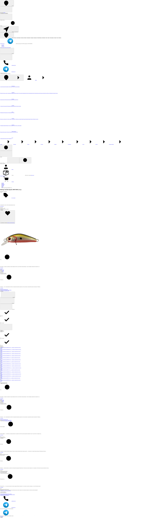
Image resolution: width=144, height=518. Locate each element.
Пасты (7, 138)
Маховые (12, 106)
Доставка (42, 144)
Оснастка (13, 118)
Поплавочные (9, 106)
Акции (1, 86)
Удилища (13, 105)
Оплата (3, 45)
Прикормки (10, 138)
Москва (4, 12)
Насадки (5, 138)
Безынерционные (2, 99)
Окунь (8, 420)
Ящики (20, 125)
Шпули (17, 99)
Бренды (12, 86)
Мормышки (51, 93)
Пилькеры (54, 93)
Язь (4, 420)
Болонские (14, 106)
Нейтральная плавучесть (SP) (4, 289)
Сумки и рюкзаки (11, 125)
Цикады (57, 93)
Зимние (15, 99)
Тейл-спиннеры (20, 93)
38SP (2, 271)
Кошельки (7, 125)
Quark (3, 270)
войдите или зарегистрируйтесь (11, 222)
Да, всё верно (2, 13)
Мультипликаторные (7, 99)
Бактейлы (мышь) (16, 93)
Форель (6, 420)
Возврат (55, 144)
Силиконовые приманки (10, 93)
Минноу (1, 269)
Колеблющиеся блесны (31, 93)
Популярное (7, 86)
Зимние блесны (45, 93)
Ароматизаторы (2, 138)
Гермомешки (2, 125)
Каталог (13, 53)
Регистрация (2, 206)
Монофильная (2, 112)
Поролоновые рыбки (37, 93)
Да (0, 436)
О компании (69, 144)
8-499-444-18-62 (2, 43)
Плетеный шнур (6, 112)
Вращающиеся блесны (25, 93)
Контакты (3, 46)
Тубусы (14, 125)
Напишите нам (13, 71)
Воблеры (1, 93)
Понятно (1, 517)
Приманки (13, 92)
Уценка (10, 86)
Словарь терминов (17, 86)
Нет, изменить (6, 13)
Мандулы (48, 93)
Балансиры (41, 93)
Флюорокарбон (10, 112)
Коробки (5, 125)
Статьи (14, 86)
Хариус (3, 420)
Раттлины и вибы (5, 93)
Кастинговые (5, 106)
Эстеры (13, 112)
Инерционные (12, 99)
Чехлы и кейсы (17, 125)
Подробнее (1, 418)
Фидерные (17, 106)
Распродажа (3, 86)
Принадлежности (14, 131)
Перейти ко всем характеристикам (4, 290)
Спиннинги (1, 106)
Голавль (10, 420)
